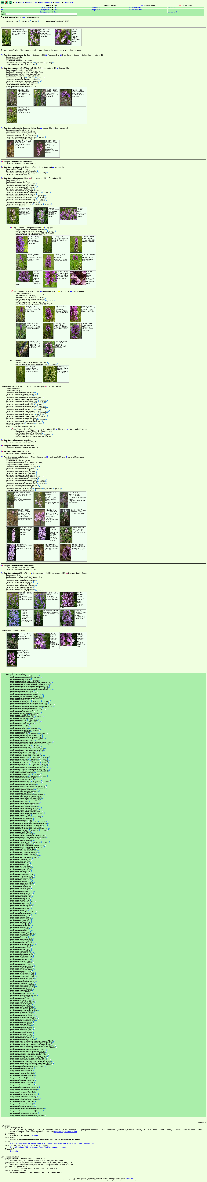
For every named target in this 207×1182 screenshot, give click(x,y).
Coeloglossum (45, 7)
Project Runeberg (17, 1147)
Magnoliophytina (45, 2)
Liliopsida (57, 2)
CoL (17, 21)
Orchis (56, 7)
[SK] (21, 64)
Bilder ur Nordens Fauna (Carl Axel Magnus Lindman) (45, 1147)
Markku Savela (129, 1178)
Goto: (3, 14)
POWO (34, 21)
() (172, 7)
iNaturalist (25, 21)
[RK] (24, 63)
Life (15, 2)
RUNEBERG (31, 64)
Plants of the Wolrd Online (20, 1143)
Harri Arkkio (15, 35)
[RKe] (32, 163)
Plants (21, 2)
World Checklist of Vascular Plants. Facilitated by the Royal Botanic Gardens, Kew (62, 1143)
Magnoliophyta (31, 2)
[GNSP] (67, 21)
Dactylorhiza (95, 7)
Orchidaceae (68, 2)
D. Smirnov (51, 215)
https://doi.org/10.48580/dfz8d (65, 1132)
